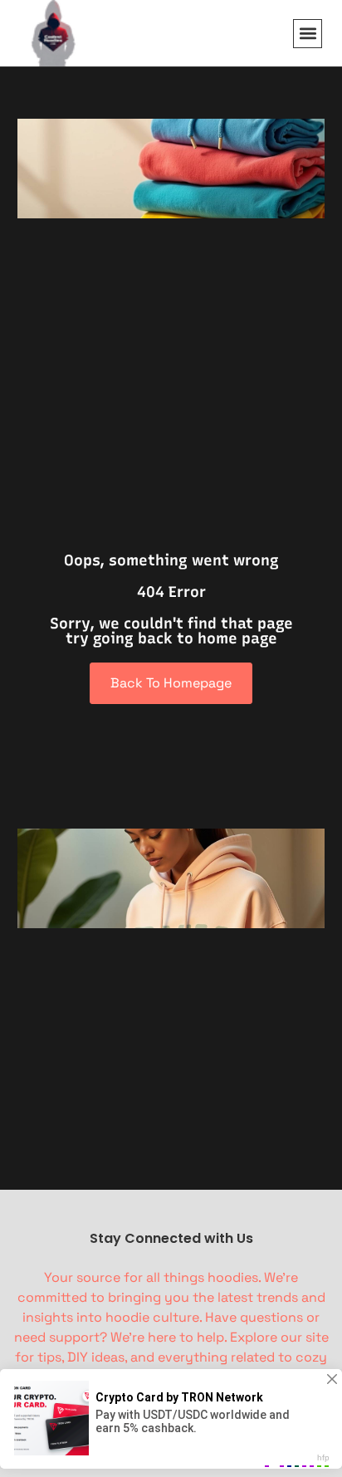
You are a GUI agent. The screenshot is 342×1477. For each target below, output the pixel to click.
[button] (307, 33)
